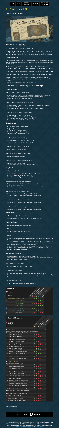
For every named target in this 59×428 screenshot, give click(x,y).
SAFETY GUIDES (26, 3)
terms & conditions (21, 426)
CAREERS (35, 3)
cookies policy (39, 426)
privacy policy (29, 426)
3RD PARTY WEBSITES (44, 3)
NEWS (19, 3)
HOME (13, 3)
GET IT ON (22, 414)
